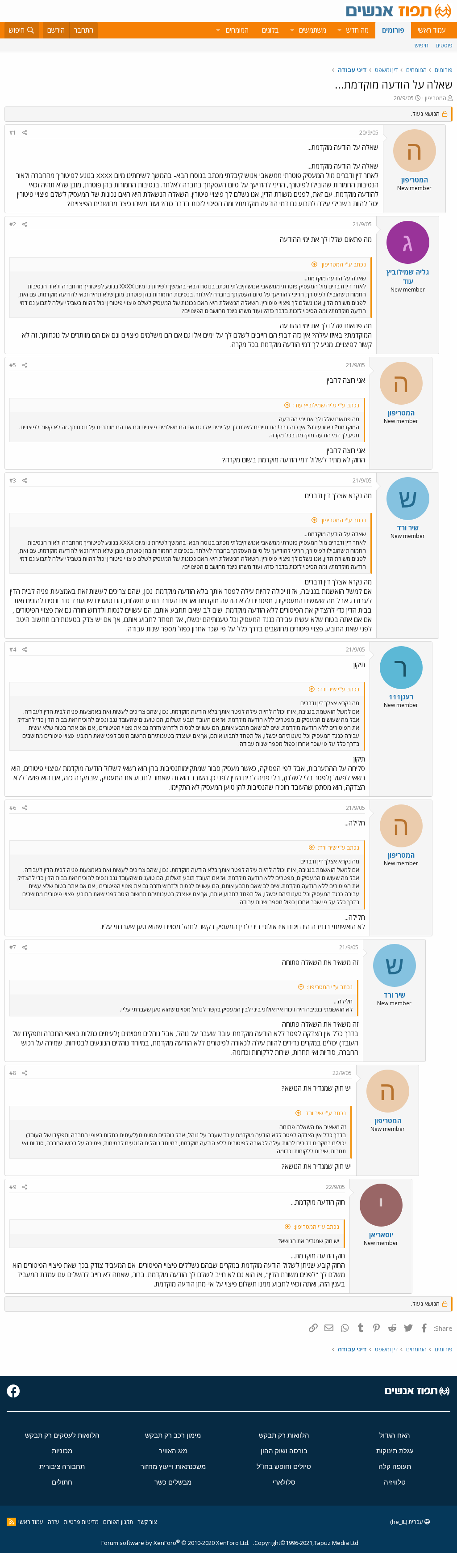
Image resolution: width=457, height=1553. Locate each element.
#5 (12, 365)
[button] (339, 30)
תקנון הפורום (118, 1522)
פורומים (393, 29)
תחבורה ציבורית (62, 1466)
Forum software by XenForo (175, 1543)
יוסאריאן (381, 1234)
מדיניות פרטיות (81, 1522)
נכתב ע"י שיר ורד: (338, 689)
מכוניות (62, 1451)
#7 (12, 947)
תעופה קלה (394, 1466)
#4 (12, 649)
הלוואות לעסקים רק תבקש (62, 1435)
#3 (12, 480)
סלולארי (284, 1482)
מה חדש (357, 29)
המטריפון (435, 98)
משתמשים (312, 29)
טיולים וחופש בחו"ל (284, 1466)
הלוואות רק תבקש (284, 1435)
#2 (12, 224)
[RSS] (11, 1522)
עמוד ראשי (432, 29)
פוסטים (444, 45)
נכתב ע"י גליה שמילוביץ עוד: (326, 405)
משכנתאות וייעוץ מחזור (173, 1466)
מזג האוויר (173, 1451)
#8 (12, 1073)
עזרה (53, 1522)
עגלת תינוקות (395, 1451)
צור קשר (147, 1522)
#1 (12, 132)
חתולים (62, 1482)
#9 (12, 1187)
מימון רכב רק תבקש (173, 1435)
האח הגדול (394, 1435)
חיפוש (421, 45)
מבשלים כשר (172, 1482)
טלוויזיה (395, 1482)
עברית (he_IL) (407, 1522)
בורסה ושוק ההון (284, 1451)
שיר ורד (408, 527)
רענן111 (401, 696)
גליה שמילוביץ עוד (407, 276)
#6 (12, 808)
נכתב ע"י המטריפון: (343, 264)
